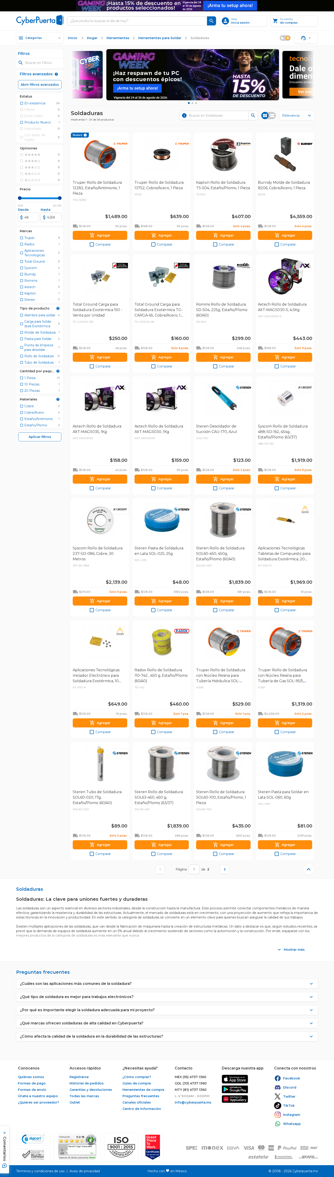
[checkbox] (32, 103)
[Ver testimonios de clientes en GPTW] (152, 1147)
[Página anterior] (160, 869)
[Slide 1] (189, 103)
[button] (121, 1147)
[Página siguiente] (224, 869)
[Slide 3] (196, 103)
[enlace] (235, 1079)
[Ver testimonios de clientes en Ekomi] (77, 1147)
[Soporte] (306, 38)
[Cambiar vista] (268, 115)
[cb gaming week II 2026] (192, 74)
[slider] (20, 198)
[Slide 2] (192, 103)
